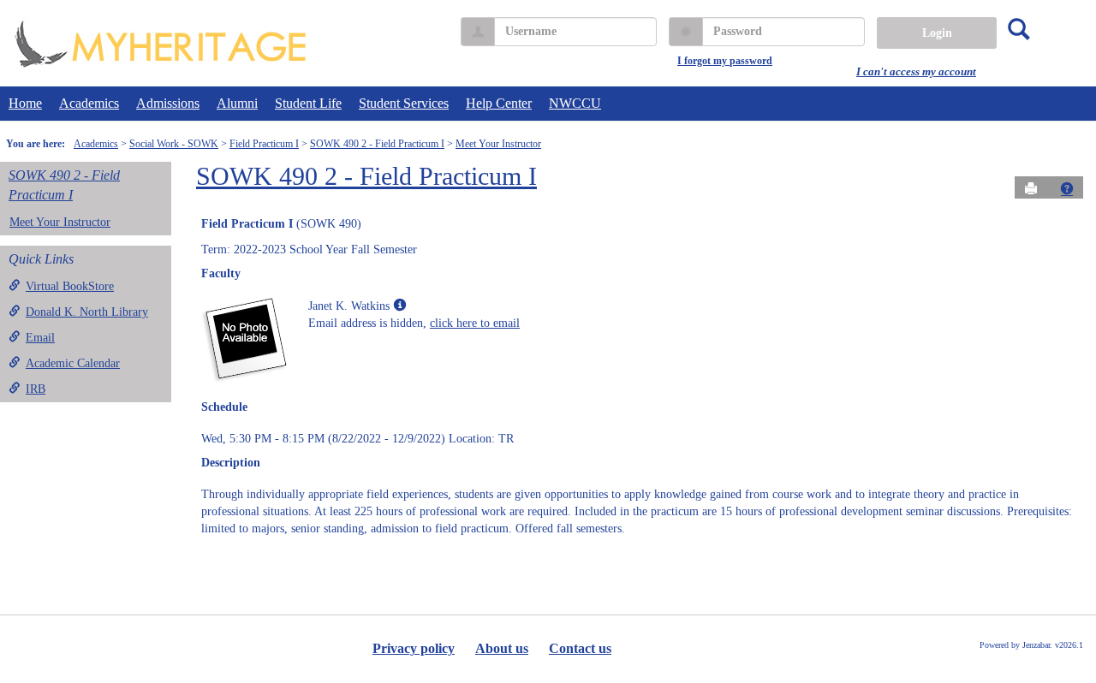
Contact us (580, 648)
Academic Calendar (73, 363)
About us (501, 648)
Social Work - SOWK (173, 144)
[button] (1067, 188)
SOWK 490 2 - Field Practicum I (377, 144)
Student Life (308, 103)
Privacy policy (413, 648)
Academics (89, 103)
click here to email (475, 323)
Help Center (499, 103)
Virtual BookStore (70, 286)
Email (40, 337)
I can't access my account (916, 71)
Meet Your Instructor (498, 144)
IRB (35, 389)
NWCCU (575, 103)
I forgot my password (724, 61)
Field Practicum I (264, 144)
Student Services (404, 103)
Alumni (237, 103)
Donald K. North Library (87, 312)
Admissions (168, 103)
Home (25, 103)
